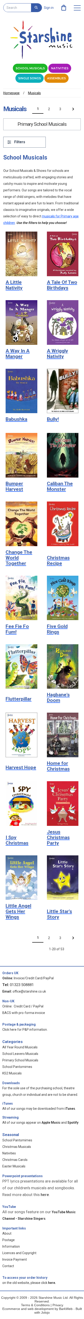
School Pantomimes (17, 1067)
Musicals (34, 93)
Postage (8, 1240)
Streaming (10, 1117)
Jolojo (45, 1312)
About (6, 1233)
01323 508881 (22, 984)
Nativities (59, 68)
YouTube (9, 1207)
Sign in (49, 8)
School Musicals (30, 68)
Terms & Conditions (35, 1305)
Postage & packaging (19, 1024)
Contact (8, 1266)
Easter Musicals (13, 1166)
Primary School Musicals (20, 1060)
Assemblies (56, 78)
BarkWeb (66, 1309)
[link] (63, 7)
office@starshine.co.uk (29, 991)
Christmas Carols (15, 1160)
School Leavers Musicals (20, 1054)
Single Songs (29, 78)
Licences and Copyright (19, 1253)
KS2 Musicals (12, 1073)
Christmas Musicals (16, 1147)
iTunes (7, 1103)
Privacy (57, 1305)
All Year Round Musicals (20, 1047)
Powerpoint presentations (22, 1176)
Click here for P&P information (24, 1029)
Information (11, 1246)
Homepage (11, 93)
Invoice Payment (14, 1259)
